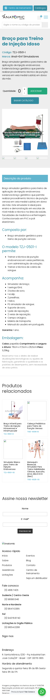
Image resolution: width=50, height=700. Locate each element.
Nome (25, 508)
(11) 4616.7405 (11, 590)
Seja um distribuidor (36, 578)
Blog (28, 560)
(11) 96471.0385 (12, 608)
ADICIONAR (36, 91)
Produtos (7, 565)
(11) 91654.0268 (12, 627)
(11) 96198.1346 (11, 599)
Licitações (7, 574)
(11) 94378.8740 (12, 618)
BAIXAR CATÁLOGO (23, 100)
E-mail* (25, 519)
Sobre (5, 560)
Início (5, 555)
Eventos (30, 555)
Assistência (8, 570)
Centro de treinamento (19, 8)
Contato (30, 565)
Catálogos (40, 8)
